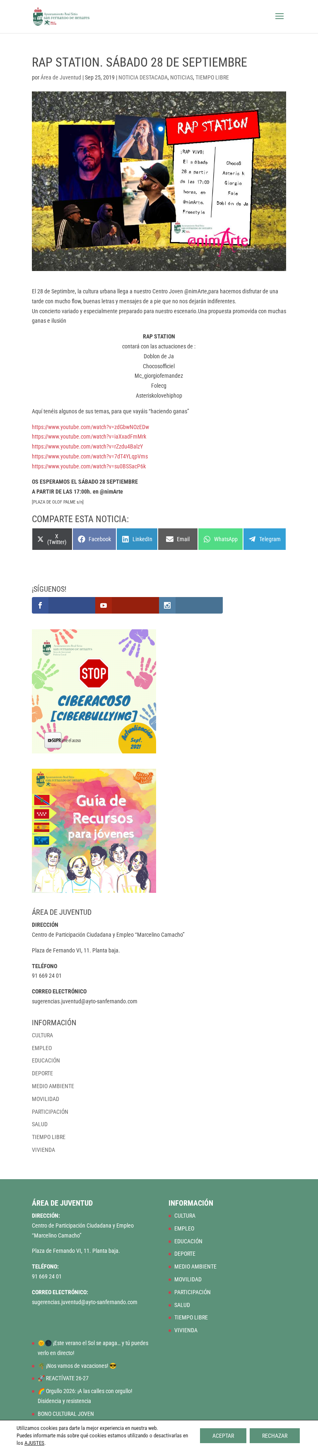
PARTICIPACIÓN (50, 1111)
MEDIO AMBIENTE (53, 1086)
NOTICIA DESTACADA (143, 77)
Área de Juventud (61, 77)
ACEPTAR (223, 1435)
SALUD (40, 1124)
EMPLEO (42, 1048)
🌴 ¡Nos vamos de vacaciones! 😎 (77, 1365)
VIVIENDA (43, 1149)
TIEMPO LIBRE (212, 77)
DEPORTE (42, 1073)
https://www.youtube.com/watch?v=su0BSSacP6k (89, 466)
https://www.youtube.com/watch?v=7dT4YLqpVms (90, 456)
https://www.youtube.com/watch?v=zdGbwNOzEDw (90, 427)
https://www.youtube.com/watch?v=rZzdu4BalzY (87, 446)
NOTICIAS (181, 77)
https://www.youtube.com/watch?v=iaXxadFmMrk (89, 436)
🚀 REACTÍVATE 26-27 (63, 1378)
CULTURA (42, 1035)
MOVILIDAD (45, 1099)
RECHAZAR (274, 1435)
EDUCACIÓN (46, 1060)
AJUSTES (34, 1443)
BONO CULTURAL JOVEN (66, 1413)
